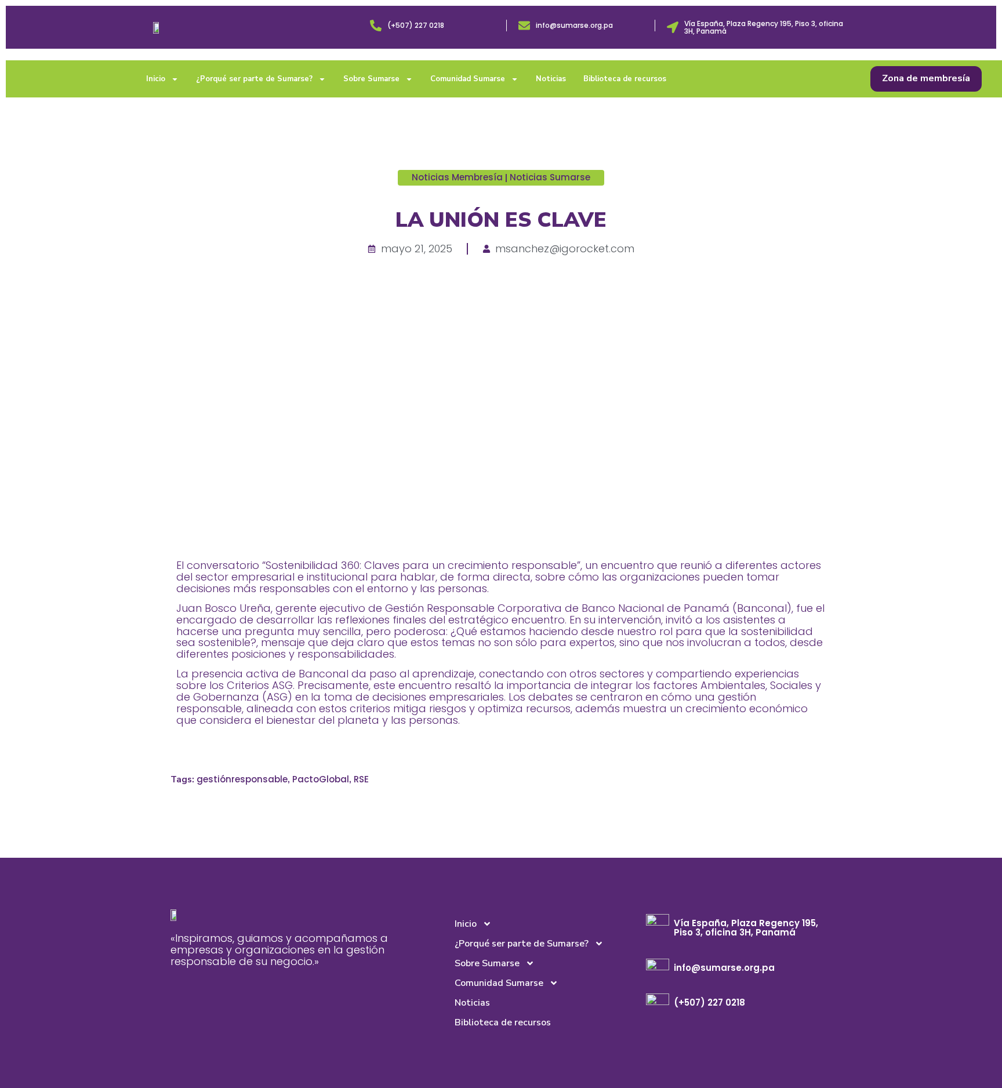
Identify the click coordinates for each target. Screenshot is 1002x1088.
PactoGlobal (320, 779)
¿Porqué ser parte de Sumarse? (254, 79)
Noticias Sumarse (550, 177)
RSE (361, 779)
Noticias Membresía (457, 177)
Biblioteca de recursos (624, 79)
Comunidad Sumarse (467, 79)
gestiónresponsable (242, 779)
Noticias (551, 79)
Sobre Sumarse (371, 79)
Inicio (155, 79)
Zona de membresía (926, 78)
